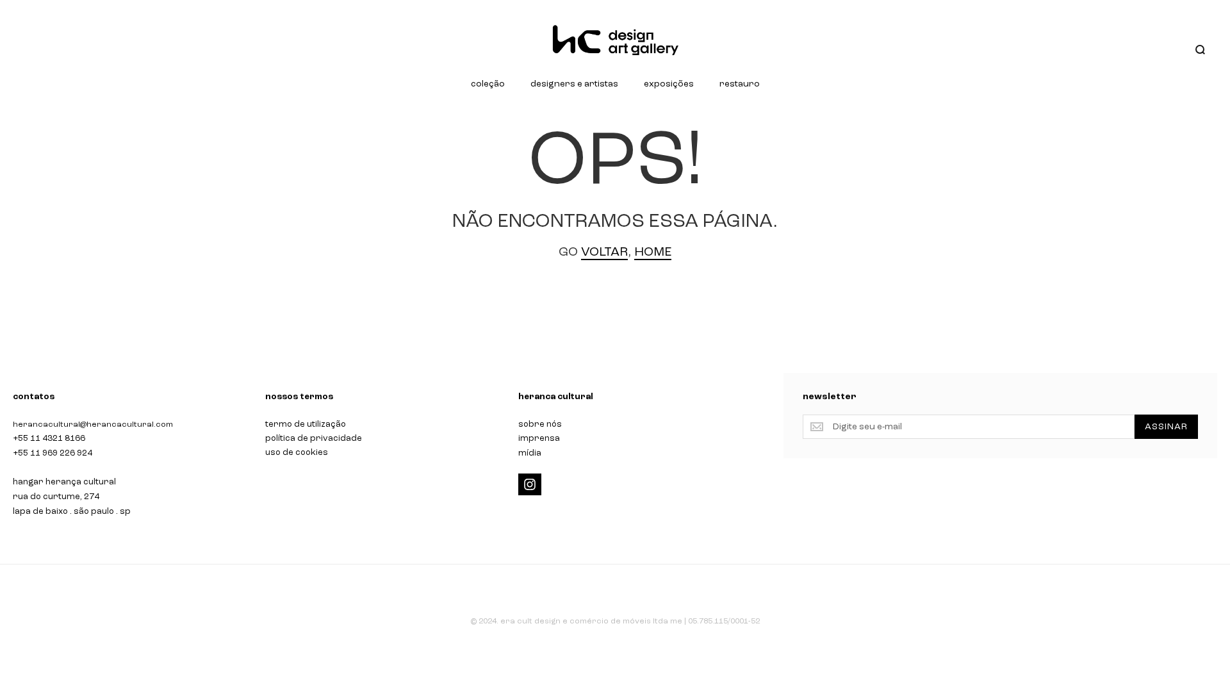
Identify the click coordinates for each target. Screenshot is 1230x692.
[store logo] (615, 40)
